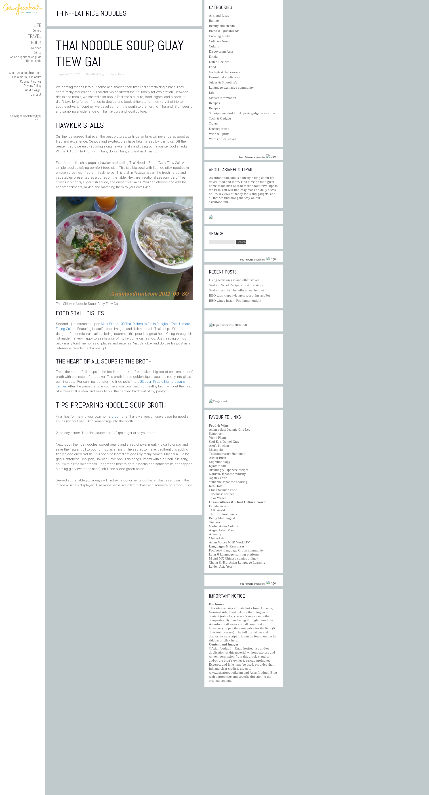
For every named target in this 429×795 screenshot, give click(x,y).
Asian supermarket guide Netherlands (25, 59)
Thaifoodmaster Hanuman (227, 453)
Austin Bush (217, 457)
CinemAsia (216, 538)
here (234, 640)
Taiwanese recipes (221, 494)
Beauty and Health (222, 26)
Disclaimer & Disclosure (26, 77)
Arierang (215, 534)
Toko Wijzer (217, 498)
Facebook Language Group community (236, 550)
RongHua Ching (95, 74)
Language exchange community (231, 87)
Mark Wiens (109, 324)
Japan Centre (218, 478)
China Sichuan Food (223, 490)
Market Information (222, 98)
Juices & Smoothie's (223, 82)
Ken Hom (216, 486)
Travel (34, 36)
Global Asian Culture (223, 526)
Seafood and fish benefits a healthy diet (236, 290)
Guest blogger (32, 90)
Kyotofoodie (218, 466)
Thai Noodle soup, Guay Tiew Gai (120, 53)
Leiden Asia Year (220, 566)
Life (37, 25)
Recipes (36, 48)
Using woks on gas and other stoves (234, 280)
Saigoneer (216, 433)
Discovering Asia (221, 51)
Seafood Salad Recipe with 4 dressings (236, 285)
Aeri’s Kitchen (219, 445)
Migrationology (220, 462)
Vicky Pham (217, 437)
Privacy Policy (32, 85)
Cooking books (219, 36)
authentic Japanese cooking (228, 482)
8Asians (214, 522)
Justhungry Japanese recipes (228, 470)
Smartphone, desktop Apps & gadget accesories (242, 113)
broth (115, 417)
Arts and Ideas (219, 15)
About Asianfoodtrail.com (25, 73)
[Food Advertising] (210, 217)
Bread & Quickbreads (224, 31)
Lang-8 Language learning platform (234, 554)
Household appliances (224, 77)
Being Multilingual (222, 518)
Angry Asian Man (221, 530)
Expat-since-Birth (221, 506)
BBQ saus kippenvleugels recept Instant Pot (239, 295)
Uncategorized (219, 128)
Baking (214, 20)
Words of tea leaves (222, 139)
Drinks (37, 52)
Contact (36, 94)
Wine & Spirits (219, 134)
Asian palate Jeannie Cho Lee (229, 429)
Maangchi (216, 449)
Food (36, 43)
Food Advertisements (250, 157)
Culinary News (219, 41)
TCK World (217, 510)
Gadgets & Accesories (224, 72)
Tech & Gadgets (220, 118)
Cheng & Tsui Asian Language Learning (237, 562)
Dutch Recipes (219, 62)
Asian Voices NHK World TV (229, 542)
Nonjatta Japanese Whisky (227, 474)
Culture (36, 30)
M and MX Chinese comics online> (233, 558)
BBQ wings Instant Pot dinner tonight (235, 300)
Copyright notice (30, 81)
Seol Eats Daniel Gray (224, 441)
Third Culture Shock (223, 514)
